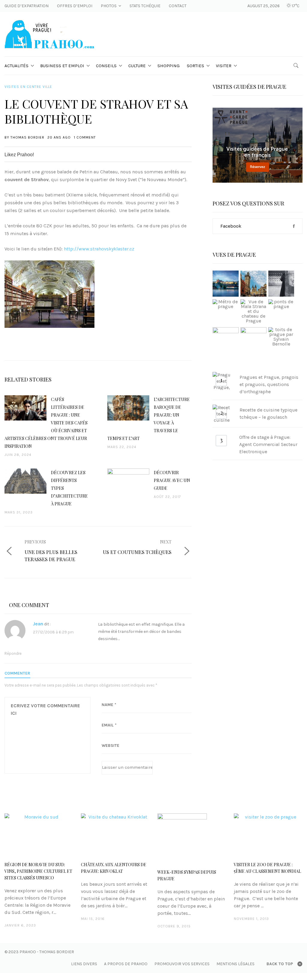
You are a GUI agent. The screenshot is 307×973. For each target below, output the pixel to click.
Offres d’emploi (74, 5)
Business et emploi (62, 65)
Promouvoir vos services (182, 963)
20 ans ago (59, 137)
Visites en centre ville (28, 87)
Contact (177, 5)
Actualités (16, 65)
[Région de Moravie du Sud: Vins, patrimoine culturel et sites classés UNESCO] (38, 834)
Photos (109, 5)
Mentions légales (235, 963)
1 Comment (85, 137)
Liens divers (84, 963)
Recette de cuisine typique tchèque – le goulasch (268, 413)
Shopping (168, 65)
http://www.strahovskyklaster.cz (99, 249)
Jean (38, 624)
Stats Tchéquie (145, 5)
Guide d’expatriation (26, 5)
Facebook (230, 226)
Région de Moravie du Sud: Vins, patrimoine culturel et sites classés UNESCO (38, 871)
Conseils (106, 65)
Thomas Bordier (27, 137)
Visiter (223, 65)
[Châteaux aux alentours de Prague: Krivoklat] (115, 834)
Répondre (13, 653)
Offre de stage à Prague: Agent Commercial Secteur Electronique (268, 444)
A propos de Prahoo (126, 963)
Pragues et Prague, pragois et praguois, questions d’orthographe (269, 384)
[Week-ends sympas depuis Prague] (191, 838)
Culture (137, 65)
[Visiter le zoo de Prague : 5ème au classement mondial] (268, 834)
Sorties (195, 65)
